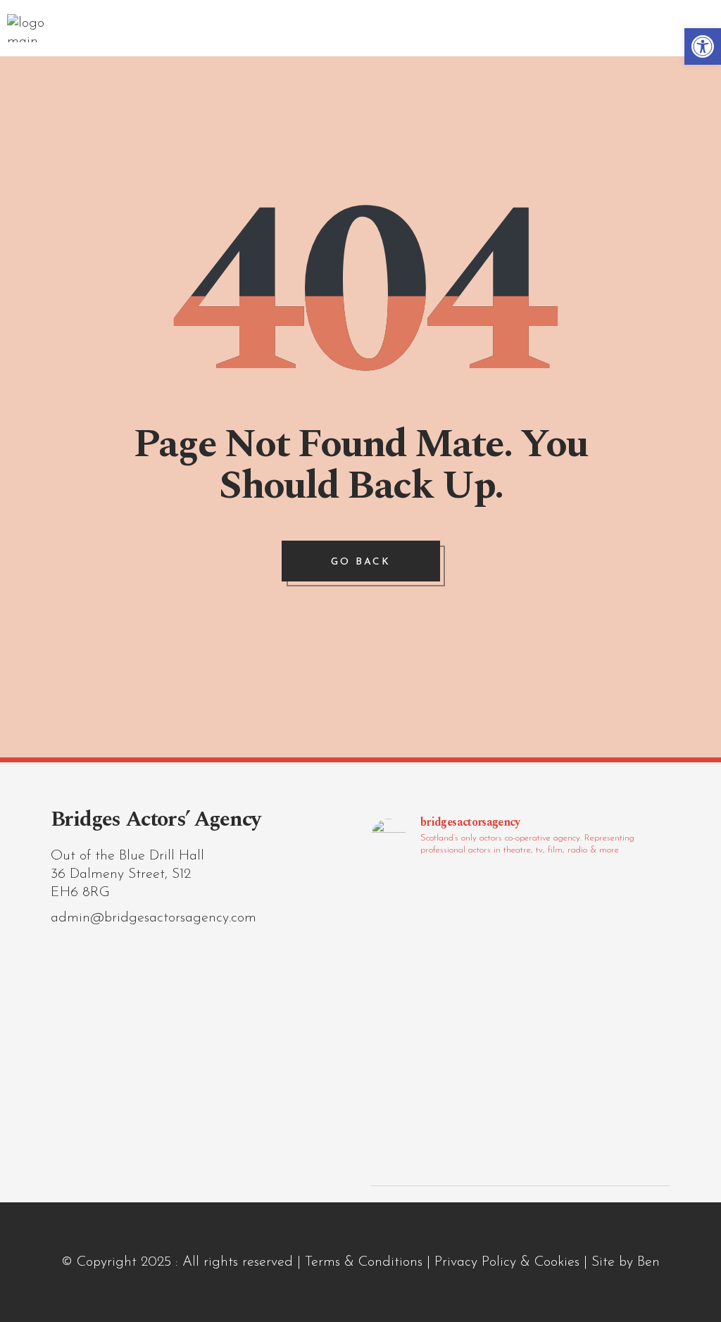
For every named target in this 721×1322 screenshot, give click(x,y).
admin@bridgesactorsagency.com (153, 918)
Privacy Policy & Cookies (506, 1262)
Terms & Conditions (363, 1262)
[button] (702, 46)
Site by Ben (625, 1262)
